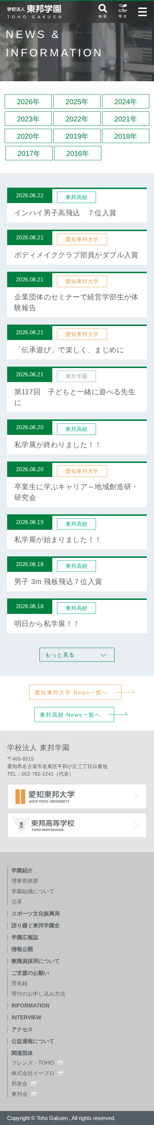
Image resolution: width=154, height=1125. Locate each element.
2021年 (125, 119)
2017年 (29, 153)
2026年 (28, 102)
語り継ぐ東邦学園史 (35, 925)
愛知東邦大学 (82, 239)
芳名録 (19, 983)
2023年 (28, 119)
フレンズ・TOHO (32, 1063)
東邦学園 (77, 376)
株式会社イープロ (32, 1073)
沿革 (16, 902)
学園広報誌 (24, 937)
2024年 (125, 102)
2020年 (28, 136)
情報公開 (22, 949)
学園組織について (32, 891)
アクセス (22, 1029)
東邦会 (19, 1094)
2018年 (125, 136)
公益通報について (32, 1041)
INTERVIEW (26, 1017)
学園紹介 (22, 870)
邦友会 (19, 1083)
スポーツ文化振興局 (35, 913)
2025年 (77, 102)
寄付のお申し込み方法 (38, 994)
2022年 (77, 119)
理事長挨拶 (24, 881)
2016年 (77, 153)
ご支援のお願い (30, 973)
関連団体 (22, 1053)
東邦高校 (77, 197)
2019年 (77, 136)
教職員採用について (35, 961)
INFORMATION (30, 1005)
